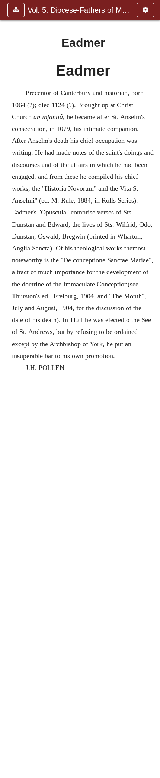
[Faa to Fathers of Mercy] (151, 389)
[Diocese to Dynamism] (8, 389)
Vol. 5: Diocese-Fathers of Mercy (78, 10)
